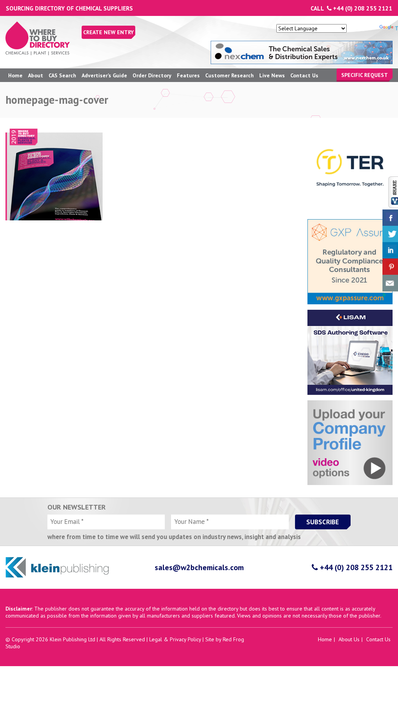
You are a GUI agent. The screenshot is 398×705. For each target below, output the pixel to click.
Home (15, 75)
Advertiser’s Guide (104, 75)
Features (188, 75)
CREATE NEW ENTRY (108, 32)
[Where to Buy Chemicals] (37, 53)
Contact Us (304, 75)
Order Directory (152, 75)
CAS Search (62, 75)
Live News (272, 75)
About (35, 75)
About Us (349, 639)
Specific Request (364, 75)
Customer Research (229, 75)
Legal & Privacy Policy (175, 639)
